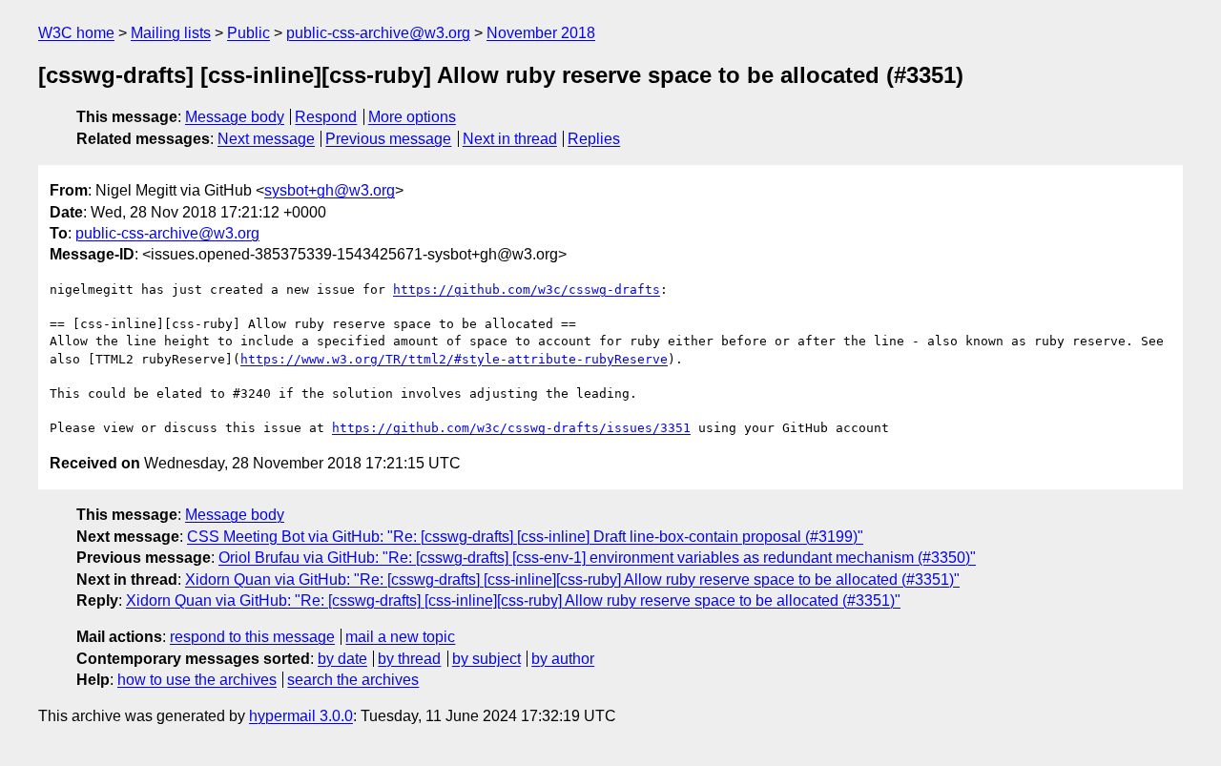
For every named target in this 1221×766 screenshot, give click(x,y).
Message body (234, 117)
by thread (409, 659)
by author (562, 659)
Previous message (388, 139)
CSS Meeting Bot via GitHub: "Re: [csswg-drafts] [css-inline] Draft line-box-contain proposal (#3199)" (525, 536)
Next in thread (510, 139)
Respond (326, 117)
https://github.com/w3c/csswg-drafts (526, 289)
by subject (486, 659)
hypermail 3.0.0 (301, 716)
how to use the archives (197, 680)
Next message (266, 139)
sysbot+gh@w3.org (329, 190)
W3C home (76, 33)
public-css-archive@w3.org (378, 33)
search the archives (353, 680)
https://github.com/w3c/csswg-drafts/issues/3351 (511, 428)
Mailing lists (171, 33)
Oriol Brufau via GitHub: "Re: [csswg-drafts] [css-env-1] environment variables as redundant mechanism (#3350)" (597, 557)
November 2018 (540, 33)
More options (412, 117)
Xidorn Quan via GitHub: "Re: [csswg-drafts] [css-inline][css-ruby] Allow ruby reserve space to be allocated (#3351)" (572, 579)
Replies (594, 139)
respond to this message (252, 637)
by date (342, 659)
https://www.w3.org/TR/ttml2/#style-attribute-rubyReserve (454, 359)
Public (248, 33)
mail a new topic (400, 637)
